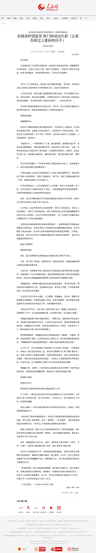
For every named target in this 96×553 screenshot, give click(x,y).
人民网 (3, 23)
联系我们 (86, 521)
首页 (2, 18)
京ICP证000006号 (80, 535)
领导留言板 (43, 512)
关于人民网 (21, 521)
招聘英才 (34, 521)
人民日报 (20, 512)
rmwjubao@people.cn (73, 528)
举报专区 (74, 18)
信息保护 (79, 521)
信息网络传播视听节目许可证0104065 (14, 535)
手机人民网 (36, 512)
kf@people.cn (31, 528)
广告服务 (41, 521)
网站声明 (66, 521)
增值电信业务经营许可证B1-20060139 (45, 532)
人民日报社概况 (11, 521)
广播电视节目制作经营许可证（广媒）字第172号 (72, 532)
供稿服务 (54, 521)
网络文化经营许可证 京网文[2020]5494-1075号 (39, 535)
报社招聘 (28, 521)
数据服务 (60, 521)
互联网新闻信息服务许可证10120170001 (21, 532)
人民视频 (51, 512)
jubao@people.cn (66, 524)
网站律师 (73, 521)
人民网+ (28, 512)
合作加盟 (47, 521)
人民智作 (59, 512)
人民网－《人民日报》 (57, 51)
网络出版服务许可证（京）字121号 (64, 535)
